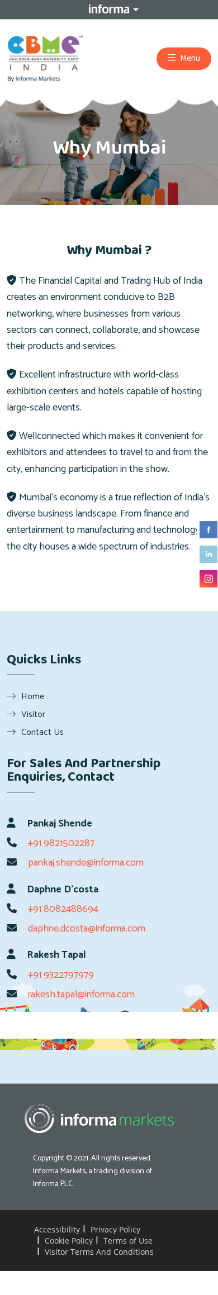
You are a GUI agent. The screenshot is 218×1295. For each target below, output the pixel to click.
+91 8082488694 (63, 909)
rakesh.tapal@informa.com (81, 994)
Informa (109, 8)
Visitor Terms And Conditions (99, 1251)
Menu (189, 58)
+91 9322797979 (61, 975)
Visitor (33, 714)
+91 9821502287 (61, 843)
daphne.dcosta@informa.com (86, 928)
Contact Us (42, 732)
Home (32, 696)
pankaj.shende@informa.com (86, 862)
